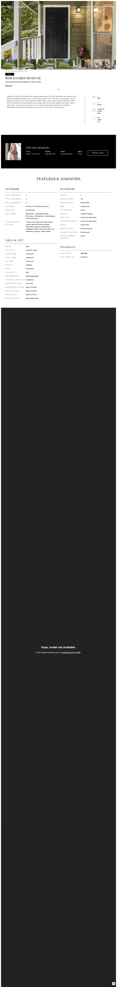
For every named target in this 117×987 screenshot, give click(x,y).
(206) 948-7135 (50, 154)
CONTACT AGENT (98, 153)
